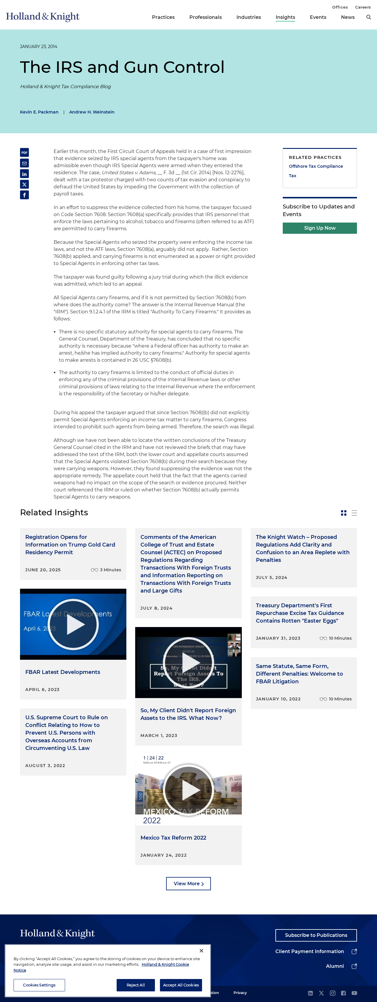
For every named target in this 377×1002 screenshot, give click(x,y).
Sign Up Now (320, 228)
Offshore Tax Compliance (316, 166)
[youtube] (354, 993)
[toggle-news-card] (343, 513)
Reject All (136, 985)
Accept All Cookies (181, 985)
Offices (340, 7)
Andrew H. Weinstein (92, 112)
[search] (368, 17)
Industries (249, 17)
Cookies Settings (39, 985)
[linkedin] (310, 993)
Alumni (335, 966)
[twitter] (321, 993)
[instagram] (332, 993)
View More (187, 883)
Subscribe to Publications (316, 935)
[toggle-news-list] (354, 513)
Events (318, 17)
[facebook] (343, 993)
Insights (285, 17)
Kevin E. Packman (39, 112)
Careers (363, 7)
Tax (292, 175)
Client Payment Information (309, 951)
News (348, 17)
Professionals (205, 17)
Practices (163, 17)
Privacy (240, 993)
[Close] (201, 950)
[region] (108, 970)
